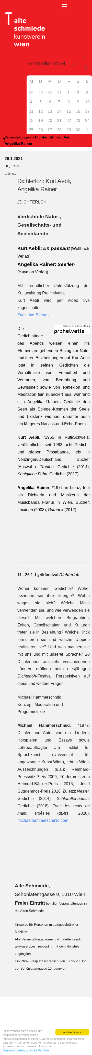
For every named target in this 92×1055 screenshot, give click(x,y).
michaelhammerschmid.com (42, 820)
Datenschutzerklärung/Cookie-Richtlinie (26, 1050)
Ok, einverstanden (72, 1032)
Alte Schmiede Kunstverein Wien (23, 29)
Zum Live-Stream (33, 315)
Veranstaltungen (18, 137)
